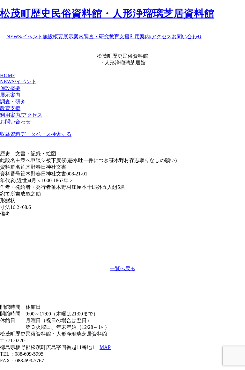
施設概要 (53, 36)
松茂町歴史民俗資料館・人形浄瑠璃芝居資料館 (107, 13)
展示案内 (73, 36)
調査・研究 (96, 36)
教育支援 (119, 36)
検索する (61, 134)
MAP (105, 347)
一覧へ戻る (122, 268)
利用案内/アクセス (151, 36)
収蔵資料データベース (25, 134)
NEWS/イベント (24, 36)
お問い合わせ (187, 36)
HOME (7, 75)
